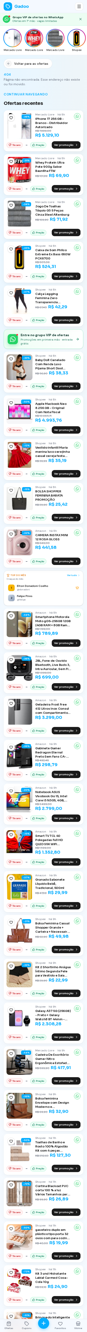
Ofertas (8, 1328)
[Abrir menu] (79, 6)
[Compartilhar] (77, 116)
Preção (40, 145)
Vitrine (78, 1328)
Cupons (27, 1328)
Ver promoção (64, 145)
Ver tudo (72, 575)
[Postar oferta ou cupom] (43, 1323)
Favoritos (60, 1328)
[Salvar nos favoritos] (11, 117)
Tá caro (16, 145)
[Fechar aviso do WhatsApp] (80, 19)
